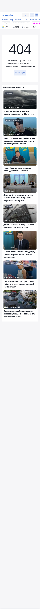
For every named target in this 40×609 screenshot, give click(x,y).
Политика (5, 20)
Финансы (18, 20)
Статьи (25, 20)
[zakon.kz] (7, 15)
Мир (11, 20)
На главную (20, 72)
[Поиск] (32, 15)
